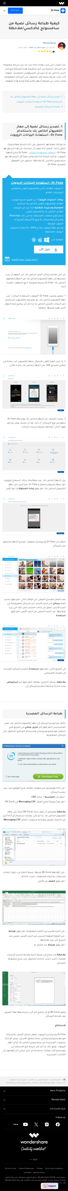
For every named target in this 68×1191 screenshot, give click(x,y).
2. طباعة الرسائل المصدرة (48, 107)
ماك (40, 239)
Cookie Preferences (26, 1169)
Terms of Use (10, 1169)
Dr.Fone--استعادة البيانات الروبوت (37, 183)
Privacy (40, 1169)
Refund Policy (39, 1173)
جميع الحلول (55, 1080)
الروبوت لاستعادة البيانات (42, 153)
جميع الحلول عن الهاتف (37, 48)
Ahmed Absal (49, 43)
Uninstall (27, 1173)
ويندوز (46, 239)
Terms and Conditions (54, 1169)
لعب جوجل (33, 239)
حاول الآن (44, 249)
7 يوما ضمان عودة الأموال (24, 260)
